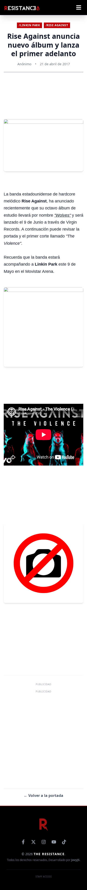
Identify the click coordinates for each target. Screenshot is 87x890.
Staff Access (43, 876)
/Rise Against (57, 25)
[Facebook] (23, 842)
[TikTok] (64, 842)
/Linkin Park (29, 25)
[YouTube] (54, 842)
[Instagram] (43, 842)
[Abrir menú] (78, 7)
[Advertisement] (43, 737)
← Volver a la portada (43, 795)
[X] (33, 842)
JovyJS (75, 860)
